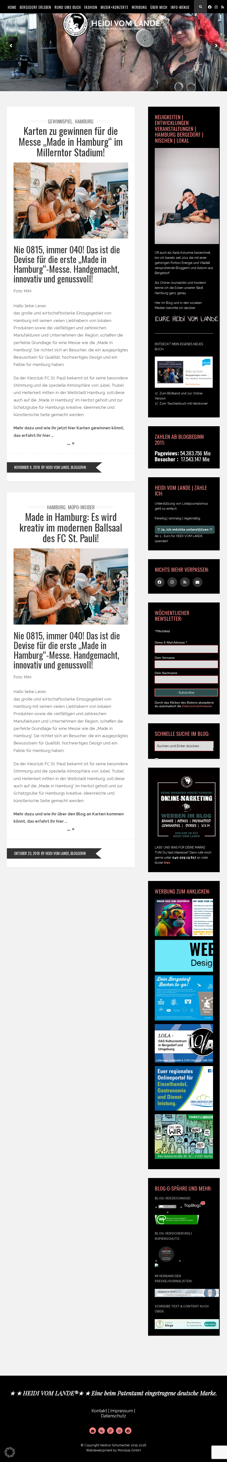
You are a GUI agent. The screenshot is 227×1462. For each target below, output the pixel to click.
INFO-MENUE (180, 7)
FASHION (90, 7)
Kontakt (99, 1410)
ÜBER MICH (158, 7)
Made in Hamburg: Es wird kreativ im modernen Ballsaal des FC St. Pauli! (71, 527)
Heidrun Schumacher (115, 1445)
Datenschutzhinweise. (197, 706)
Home (12, 7)
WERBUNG (139, 7)
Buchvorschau (193, 384)
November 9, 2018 (27, 467)
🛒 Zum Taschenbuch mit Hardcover (181, 403)
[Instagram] (216, 6)
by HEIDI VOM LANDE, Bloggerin (63, 467)
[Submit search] (156, 758)
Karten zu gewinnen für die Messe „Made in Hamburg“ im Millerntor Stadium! (71, 141)
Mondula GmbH (129, 1450)
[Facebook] (209, 6)
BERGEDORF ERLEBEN (35, 7)
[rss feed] (222, 6)
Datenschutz (113, 1415)
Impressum (121, 1410)
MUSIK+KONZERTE (114, 7)
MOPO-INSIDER (81, 507)
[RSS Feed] (101, 1430)
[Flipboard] (110, 1430)
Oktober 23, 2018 (27, 853)
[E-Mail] (92, 1430)
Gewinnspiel (60, 121)
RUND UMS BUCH (68, 7)
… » (71, 442)
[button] (10, 1452)
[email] (197, 582)
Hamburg (84, 121)
